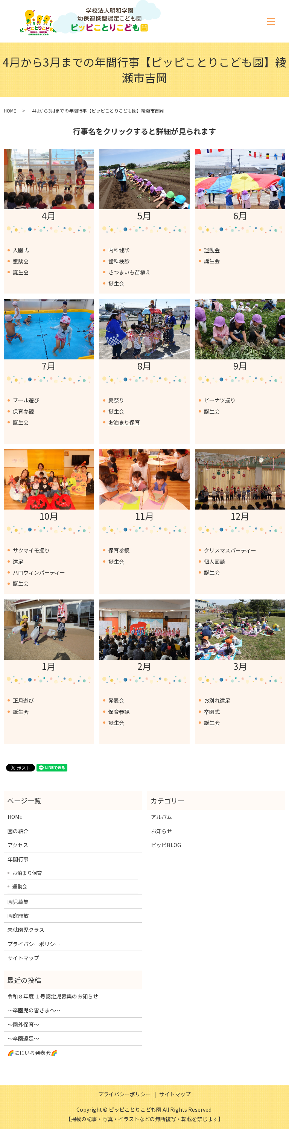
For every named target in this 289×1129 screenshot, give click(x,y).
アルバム (161, 816)
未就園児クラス (26, 929)
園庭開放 (18, 915)
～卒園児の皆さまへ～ (34, 1010)
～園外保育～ (23, 1024)
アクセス (18, 845)
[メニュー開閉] (271, 21)
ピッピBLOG (166, 845)
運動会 (212, 250)
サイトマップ (23, 958)
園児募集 (18, 901)
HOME (10, 110)
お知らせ (161, 831)
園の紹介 (18, 831)
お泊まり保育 (124, 422)
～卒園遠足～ (23, 1038)
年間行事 (18, 859)
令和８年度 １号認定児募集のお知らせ (53, 996)
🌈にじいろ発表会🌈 (32, 1052)
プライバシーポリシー (34, 944)
